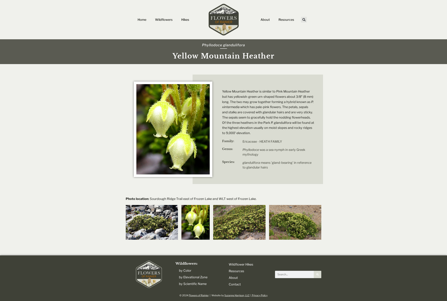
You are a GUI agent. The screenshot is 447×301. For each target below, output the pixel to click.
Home (142, 19)
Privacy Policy (259, 295)
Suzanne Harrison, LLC (237, 295)
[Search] (317, 274)
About (265, 19)
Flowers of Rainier (199, 295)
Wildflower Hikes (241, 264)
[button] (304, 20)
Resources (286, 19)
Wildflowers (164, 19)
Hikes (185, 19)
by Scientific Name (193, 284)
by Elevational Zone (193, 277)
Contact (235, 284)
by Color (185, 270)
